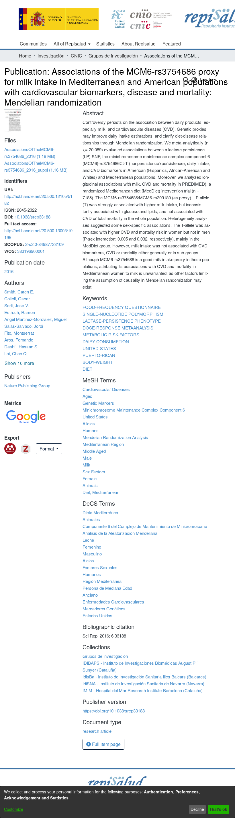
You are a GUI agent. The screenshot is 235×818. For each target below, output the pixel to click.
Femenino (92, 547)
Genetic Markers (98, 403)
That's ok (218, 809)
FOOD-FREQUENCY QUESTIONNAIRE (122, 307)
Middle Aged (94, 451)
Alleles (89, 423)
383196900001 (31, 251)
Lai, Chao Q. (16, 353)
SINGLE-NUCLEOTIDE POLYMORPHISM (123, 314)
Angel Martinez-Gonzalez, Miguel (35, 319)
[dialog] (117, 802)
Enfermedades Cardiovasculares (113, 602)
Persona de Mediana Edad (107, 588)
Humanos (92, 574)
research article (97, 731)
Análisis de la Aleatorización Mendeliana (120, 533)
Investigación (51, 55)
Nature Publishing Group (27, 385)
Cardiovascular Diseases (106, 389)
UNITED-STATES (99, 348)
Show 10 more (19, 363)
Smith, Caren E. (19, 292)
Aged (87, 396)
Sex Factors (94, 471)
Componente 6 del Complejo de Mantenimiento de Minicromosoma (145, 526)
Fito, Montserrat (19, 333)
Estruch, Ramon (19, 312)
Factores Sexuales (100, 567)
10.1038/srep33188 (32, 217)
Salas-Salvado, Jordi (23, 326)
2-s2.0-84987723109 (44, 244)
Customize (13, 809)
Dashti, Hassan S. (21, 347)
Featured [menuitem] (171, 43)
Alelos (88, 560)
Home (25, 55)
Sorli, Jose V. (16, 305)
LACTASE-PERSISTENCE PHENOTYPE (122, 321)
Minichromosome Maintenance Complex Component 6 (134, 410)
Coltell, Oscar (17, 298)
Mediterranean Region (103, 444)
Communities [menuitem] (33, 43)
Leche (88, 540)
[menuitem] (71, 43)
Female (90, 478)
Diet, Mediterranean (101, 492)
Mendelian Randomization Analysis (115, 437)
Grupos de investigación (113, 55)
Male (87, 458)
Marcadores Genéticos (104, 608)
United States (95, 417)
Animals (90, 485)
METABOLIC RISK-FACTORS (111, 334)
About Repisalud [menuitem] (139, 43)
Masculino (92, 554)
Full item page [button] (106, 744)
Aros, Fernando (18, 340)
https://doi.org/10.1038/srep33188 (114, 711)
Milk (86, 465)
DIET (87, 369)
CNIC (76, 55)
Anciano (90, 595)
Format (47, 448)
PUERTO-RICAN (99, 355)
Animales (91, 519)
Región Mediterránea (102, 581)
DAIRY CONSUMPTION (106, 341)
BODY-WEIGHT (98, 362)
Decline (197, 809)
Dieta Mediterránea (100, 512)
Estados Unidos (97, 615)
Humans (91, 430)
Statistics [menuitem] (105, 43)
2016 (8, 271)
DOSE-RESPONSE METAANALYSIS (118, 328)
